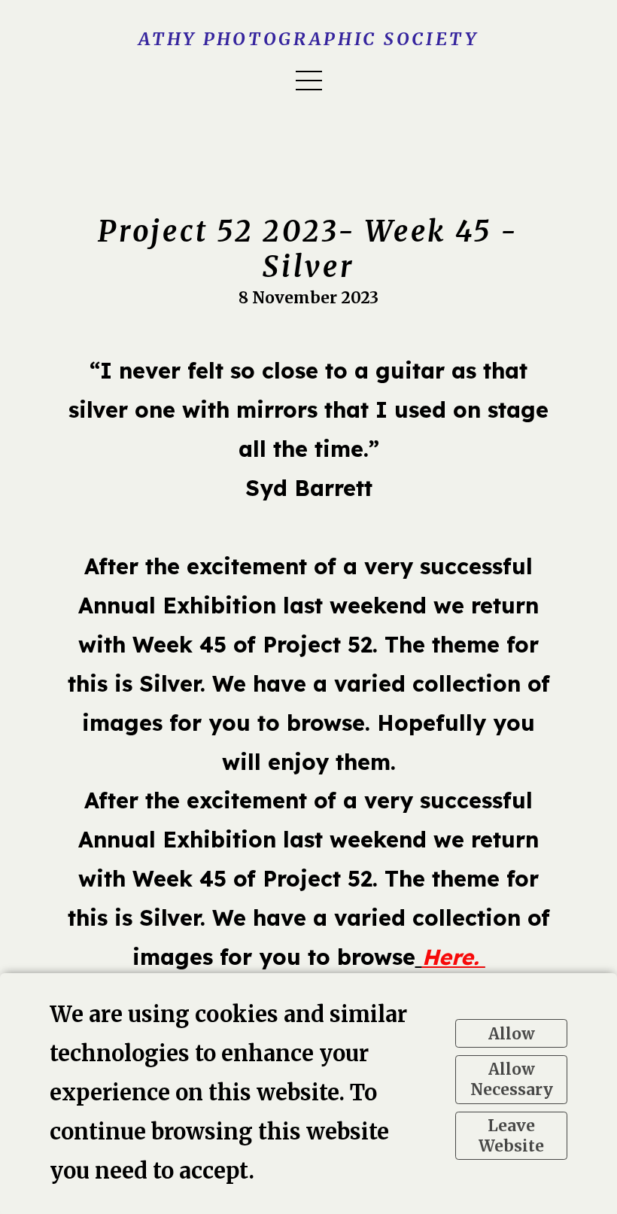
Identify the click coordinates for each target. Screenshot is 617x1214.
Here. (453, 956)
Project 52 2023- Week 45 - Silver (308, 249)
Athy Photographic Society (308, 38)
